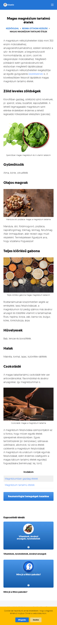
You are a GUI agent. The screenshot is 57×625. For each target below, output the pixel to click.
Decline (36, 620)
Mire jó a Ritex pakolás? (15, 591)
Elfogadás (22, 620)
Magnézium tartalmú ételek (20, 484)
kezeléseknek (36, 73)
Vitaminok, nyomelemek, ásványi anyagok (24, 553)
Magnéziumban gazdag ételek (21, 478)
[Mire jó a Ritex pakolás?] (28, 574)
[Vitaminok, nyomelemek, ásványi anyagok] (28, 536)
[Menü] (52, 5)
